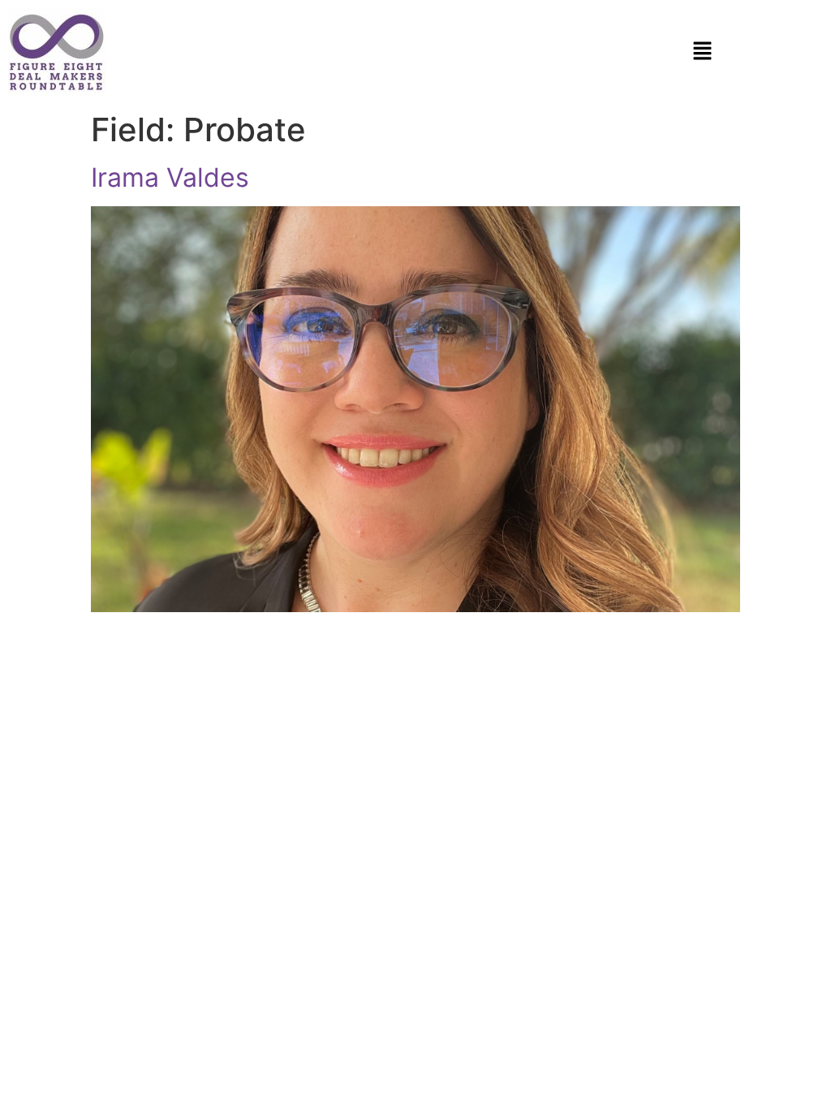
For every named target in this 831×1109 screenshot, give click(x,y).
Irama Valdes (170, 177)
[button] (702, 51)
